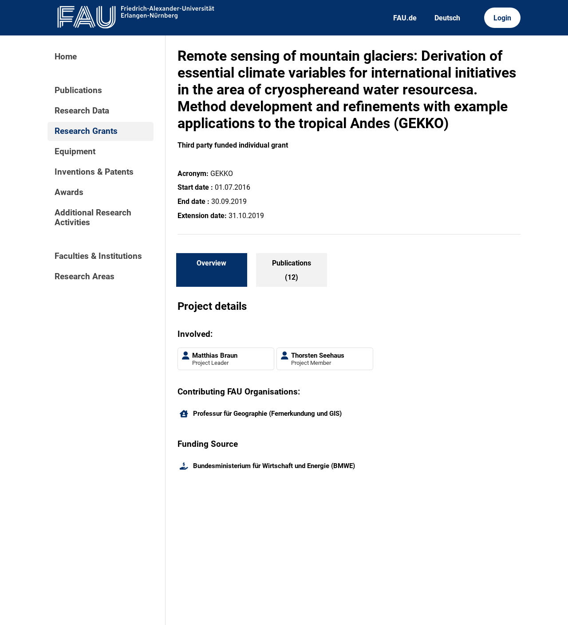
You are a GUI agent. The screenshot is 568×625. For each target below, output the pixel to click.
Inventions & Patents (94, 172)
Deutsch (447, 18)
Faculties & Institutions (98, 256)
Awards (69, 192)
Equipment (75, 151)
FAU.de (405, 18)
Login (502, 18)
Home (66, 57)
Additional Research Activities (93, 217)
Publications (78, 90)
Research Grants (86, 131)
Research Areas (84, 276)
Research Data (82, 111)
